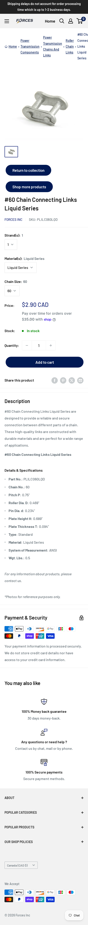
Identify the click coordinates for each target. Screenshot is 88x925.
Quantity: (12, 345)
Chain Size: (16, 281)
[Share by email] (80, 380)
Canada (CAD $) (17, 865)
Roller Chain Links (70, 46)
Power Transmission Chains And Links (52, 46)
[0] (80, 21)
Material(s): (24, 258)
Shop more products (29, 186)
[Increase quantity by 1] (51, 345)
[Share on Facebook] (54, 380)
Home (50, 21)
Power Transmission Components (30, 46)
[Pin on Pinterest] (63, 380)
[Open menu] (7, 21)
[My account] (70, 21)
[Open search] (61, 21)
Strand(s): (14, 235)
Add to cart (44, 362)
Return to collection (28, 170)
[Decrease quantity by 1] (27, 345)
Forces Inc (13, 219)
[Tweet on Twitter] (72, 380)
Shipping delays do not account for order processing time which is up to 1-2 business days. (44, 7)
